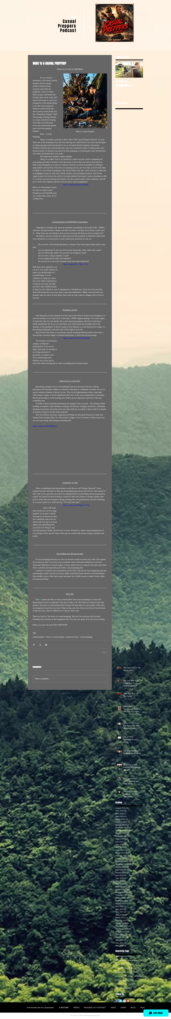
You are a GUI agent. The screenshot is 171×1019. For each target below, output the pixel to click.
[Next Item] (139, 70)
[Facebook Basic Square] (116, 1001)
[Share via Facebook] (34, 644)
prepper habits (120, 972)
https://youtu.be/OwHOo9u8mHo (76, 338)
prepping (118, 980)
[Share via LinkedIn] (46, 644)
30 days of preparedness (123, 956)
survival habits (130, 984)
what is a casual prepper (55, 637)
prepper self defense (135, 976)
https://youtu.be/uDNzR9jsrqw (45, 426)
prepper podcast (72, 637)
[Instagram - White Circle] (124, 1001)
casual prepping (86, 637)
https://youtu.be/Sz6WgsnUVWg (76, 505)
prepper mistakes (133, 972)
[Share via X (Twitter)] (40, 644)
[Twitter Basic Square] (120, 1001)
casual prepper (38, 637)
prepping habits (128, 980)
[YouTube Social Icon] (128, 1001)
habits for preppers (127, 964)
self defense (119, 984)
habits (117, 964)
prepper (133, 968)
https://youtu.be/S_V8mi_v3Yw (76, 264)
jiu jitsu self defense (122, 968)
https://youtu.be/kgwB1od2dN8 (75, 185)
